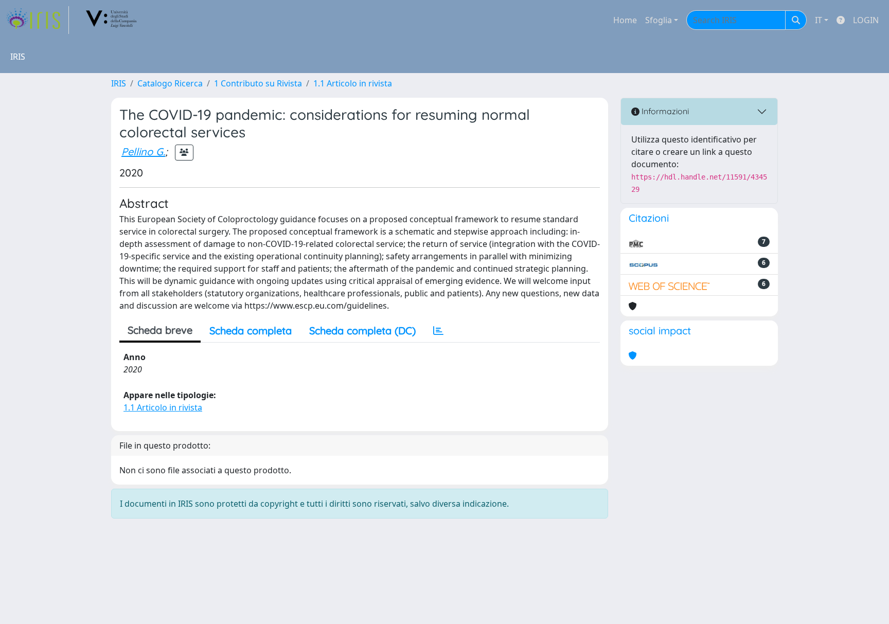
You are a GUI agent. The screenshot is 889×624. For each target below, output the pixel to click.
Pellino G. (143, 151)
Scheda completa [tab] (250, 330)
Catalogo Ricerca (170, 83)
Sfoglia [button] (658, 20)
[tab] (438, 331)
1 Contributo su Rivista (258, 83)
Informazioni (664, 111)
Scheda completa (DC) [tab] (362, 330)
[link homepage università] (111, 20)
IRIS (118, 83)
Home (625, 20)
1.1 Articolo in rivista (352, 83)
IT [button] (818, 20)
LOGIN (866, 20)
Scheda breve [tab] (160, 330)
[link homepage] (37, 20)
